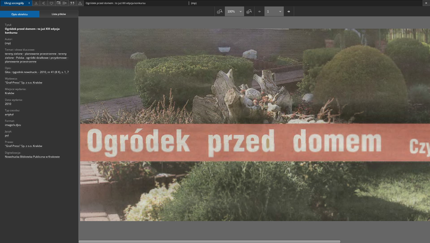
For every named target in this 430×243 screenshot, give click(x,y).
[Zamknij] (426, 3)
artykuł (9, 114)
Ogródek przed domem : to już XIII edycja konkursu (32, 30)
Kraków (9, 93)
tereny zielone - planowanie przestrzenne (30, 54)
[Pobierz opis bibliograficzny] (64, 3)
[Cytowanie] (72, 3)
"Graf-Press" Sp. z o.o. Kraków (23, 82)
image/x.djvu (13, 125)
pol (7, 135)
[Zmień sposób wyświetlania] (58, 3)
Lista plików (59, 14)
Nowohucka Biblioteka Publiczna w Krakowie (32, 157)
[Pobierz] (36, 3)
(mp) (8, 43)
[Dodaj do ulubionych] (51, 3)
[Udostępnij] (43, 3)
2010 (8, 104)
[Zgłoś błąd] (80, 3)
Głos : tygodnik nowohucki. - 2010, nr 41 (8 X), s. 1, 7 (37, 72)
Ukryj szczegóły (14, 3)
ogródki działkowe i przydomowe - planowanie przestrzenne (36, 59)
